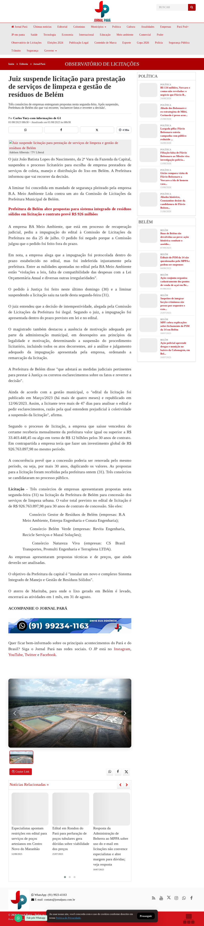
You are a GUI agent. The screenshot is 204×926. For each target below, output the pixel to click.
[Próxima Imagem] (125, 713)
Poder (160, 34)
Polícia (159, 42)
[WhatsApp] (18, 918)
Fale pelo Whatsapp (36, 917)
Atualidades (147, 26)
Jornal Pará (20, 26)
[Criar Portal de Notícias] (189, 918)
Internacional (86, 34)
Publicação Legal (78, 42)
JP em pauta (18, 34)
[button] (65, 877)
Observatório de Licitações (26, 42)
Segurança (32, 50)
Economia (67, 34)
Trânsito (16, 50)
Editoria (24, 64)
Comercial (145, 34)
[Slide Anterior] (120, 784)
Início (11, 64)
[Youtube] (161, 898)
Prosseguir (146, 916)
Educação (105, 34)
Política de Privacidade (68, 917)
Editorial (62, 26)
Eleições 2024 (55, 42)
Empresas (165, 26)
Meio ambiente (125, 34)
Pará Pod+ (183, 26)
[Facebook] (61, 129)
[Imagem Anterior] (14, 713)
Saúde (34, 34)
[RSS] (153, 898)
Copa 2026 (143, 42)
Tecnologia (49, 34)
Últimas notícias (42, 26)
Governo (49, 50)
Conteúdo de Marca (105, 42)
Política (116, 26)
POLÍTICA (148, 76)
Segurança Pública (179, 42)
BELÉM (145, 222)
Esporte (126, 42)
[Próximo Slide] (127, 784)
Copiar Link (22, 771)
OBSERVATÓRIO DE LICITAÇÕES (102, 64)
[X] (97, 129)
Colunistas (79, 26)
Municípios (97, 26)
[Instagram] (176, 898)
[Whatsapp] (25, 129)
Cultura (131, 26)
